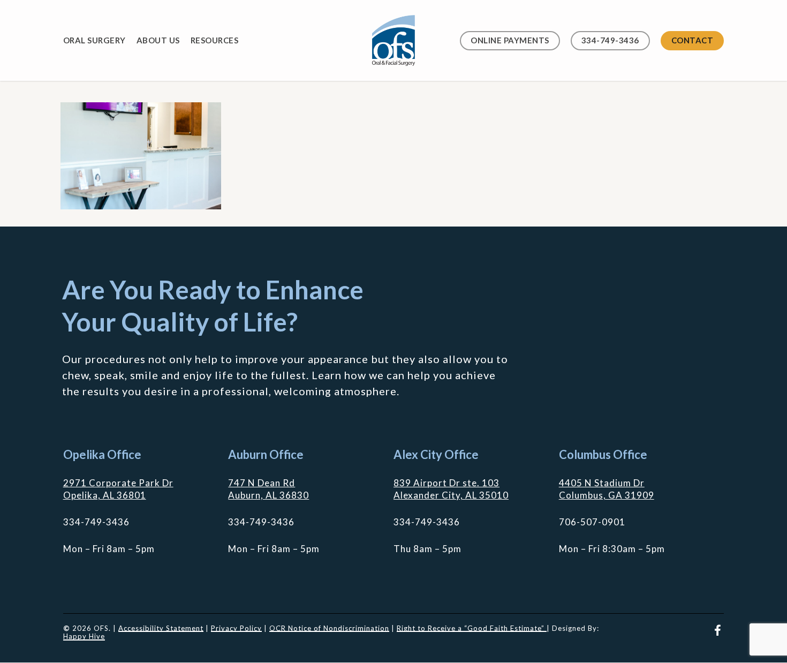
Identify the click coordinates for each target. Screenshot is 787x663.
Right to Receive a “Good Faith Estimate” (472, 628)
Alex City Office (436, 454)
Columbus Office (603, 454)
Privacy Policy (236, 628)
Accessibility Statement (160, 628)
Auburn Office (266, 454)
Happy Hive (84, 636)
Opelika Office (102, 454)
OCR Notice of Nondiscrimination (329, 628)
